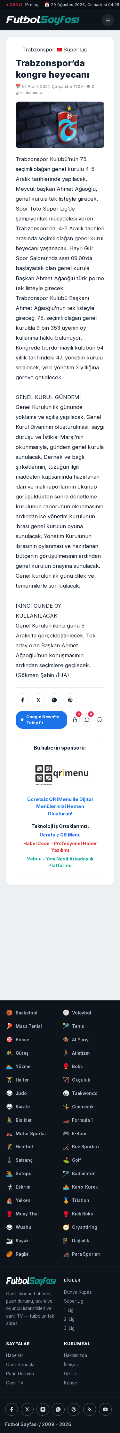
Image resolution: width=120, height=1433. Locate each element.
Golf (72, 1160)
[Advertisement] (60, 937)
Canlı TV (14, 1382)
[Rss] (89, 1409)
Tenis (73, 1026)
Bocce (17, 1039)
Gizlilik (70, 1373)
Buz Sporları (81, 1147)
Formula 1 (78, 1120)
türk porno (90, 278)
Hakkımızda (75, 1355)
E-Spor (75, 1133)
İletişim (71, 1364)
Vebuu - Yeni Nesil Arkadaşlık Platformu (60, 862)
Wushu (18, 1227)
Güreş (17, 1053)
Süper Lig (75, 49)
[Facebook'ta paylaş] (22, 700)
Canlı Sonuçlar (21, 1364)
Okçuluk (77, 1079)
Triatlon (76, 1200)
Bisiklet (19, 1120)
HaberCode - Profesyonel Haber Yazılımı (60, 847)
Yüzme (18, 1066)
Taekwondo (80, 1093)
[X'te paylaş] (38, 700)
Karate (18, 1106)
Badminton (79, 1173)
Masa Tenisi (24, 1026)
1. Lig (69, 1310)
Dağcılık (76, 1240)
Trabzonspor (38, 49)
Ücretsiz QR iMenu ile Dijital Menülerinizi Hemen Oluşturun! (60, 806)
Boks (73, 1066)
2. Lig (69, 1319)
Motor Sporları (27, 1133)
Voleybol (77, 1012)
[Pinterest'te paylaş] (70, 700)
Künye (70, 1382)
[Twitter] (27, 1409)
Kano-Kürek (80, 1187)
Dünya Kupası (78, 1292)
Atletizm (76, 1053)
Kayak (17, 1240)
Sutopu (19, 1173)
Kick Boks (78, 1214)
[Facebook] (11, 1409)
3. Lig (69, 1328)
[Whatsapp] (58, 1409)
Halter (17, 1079)
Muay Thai (22, 1214)
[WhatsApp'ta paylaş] (54, 700)
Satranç (19, 1160)
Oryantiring (80, 1227)
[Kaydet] (99, 720)
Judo (16, 1093)
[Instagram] (42, 1409)
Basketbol (21, 1012)
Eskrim (18, 1187)
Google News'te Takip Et (43, 719)
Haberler (14, 1355)
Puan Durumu (20, 1373)
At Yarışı (76, 1039)
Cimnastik (78, 1106)
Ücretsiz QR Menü (60, 834)
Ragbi (17, 1254)
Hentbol (19, 1147)
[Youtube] (105, 1409)
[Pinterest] (74, 1409)
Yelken (18, 1200)
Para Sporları (82, 1254)
